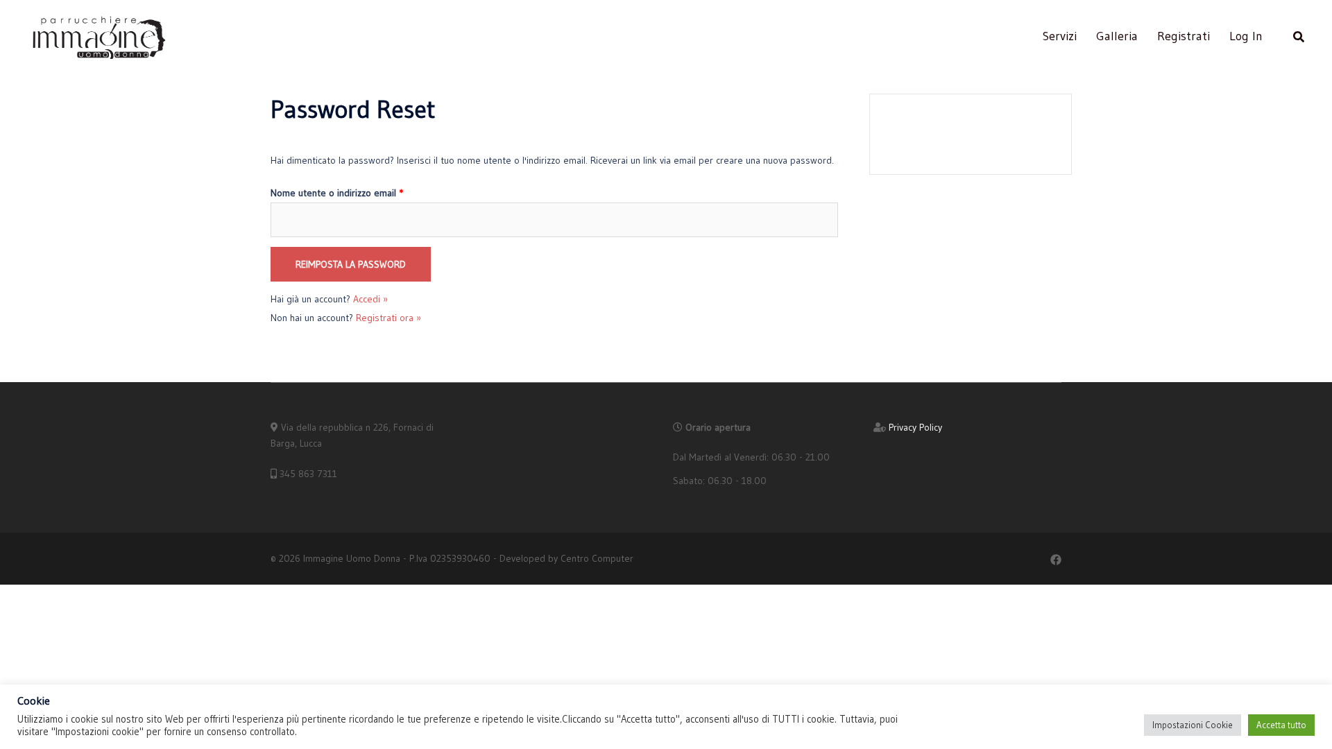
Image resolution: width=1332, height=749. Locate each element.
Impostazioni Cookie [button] (1192, 724)
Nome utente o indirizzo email (337, 193)
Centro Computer (597, 558)
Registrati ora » (388, 317)
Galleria (1117, 36)
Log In (1246, 36)
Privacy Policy (915, 427)
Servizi (1060, 36)
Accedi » (370, 299)
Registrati (1183, 36)
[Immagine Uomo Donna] (98, 35)
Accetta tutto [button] (1281, 724)
